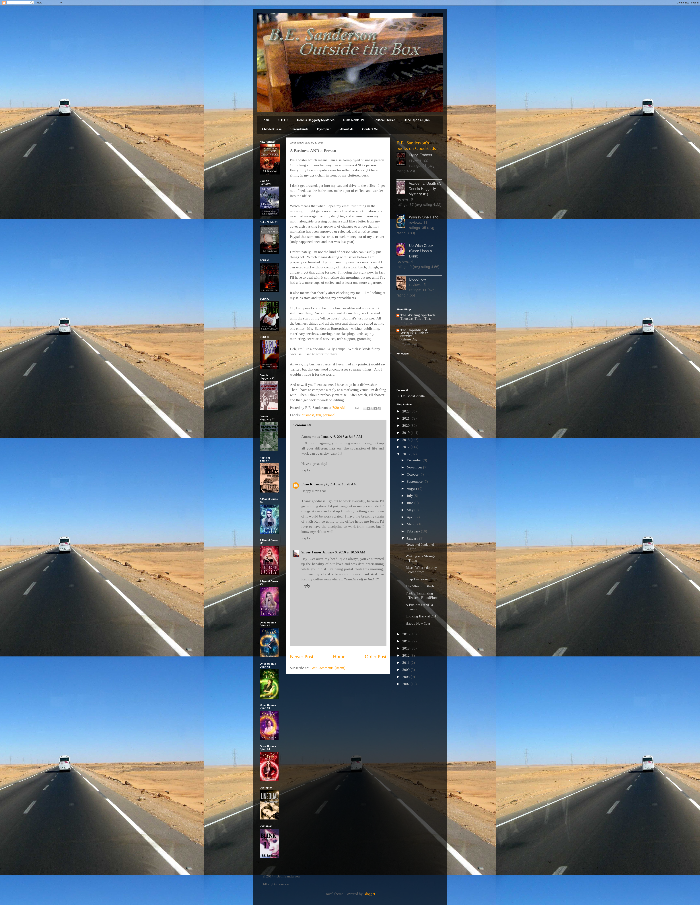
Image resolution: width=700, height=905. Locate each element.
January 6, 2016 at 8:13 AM (341, 437)
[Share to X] (372, 408)
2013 (406, 648)
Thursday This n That (415, 318)
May (410, 510)
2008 (406, 677)
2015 (406, 634)
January (413, 538)
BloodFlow (417, 279)
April (411, 517)
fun (318, 415)
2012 (406, 655)
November (415, 467)
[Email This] (365, 408)
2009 (406, 670)
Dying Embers (420, 154)
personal (329, 415)
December (415, 460)
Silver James (311, 552)
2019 (406, 433)
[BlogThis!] (368, 408)
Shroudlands (299, 129)
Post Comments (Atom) (327, 668)
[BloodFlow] (402, 283)
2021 (406, 418)
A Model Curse (271, 129)
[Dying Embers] (402, 159)
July (410, 496)
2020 (406, 425)
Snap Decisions (417, 579)
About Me (346, 129)
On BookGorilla (413, 396)
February (414, 531)
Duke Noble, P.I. (354, 120)
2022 (406, 411)
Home (265, 120)
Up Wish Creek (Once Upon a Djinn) (421, 251)
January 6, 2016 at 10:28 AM (335, 484)
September (415, 481)
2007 (406, 684)
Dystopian (324, 129)
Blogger (369, 894)
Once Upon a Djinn (417, 120)
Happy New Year (418, 623)
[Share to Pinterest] (379, 408)
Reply (305, 470)
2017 (406, 447)
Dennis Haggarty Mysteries (316, 120)
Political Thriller (384, 120)
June (410, 503)
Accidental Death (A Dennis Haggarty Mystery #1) (425, 188)
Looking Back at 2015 (422, 616)
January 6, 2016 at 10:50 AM (343, 552)
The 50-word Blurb (420, 586)
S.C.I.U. (283, 120)
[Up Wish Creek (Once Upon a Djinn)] (402, 250)
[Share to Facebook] (375, 408)
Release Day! (409, 339)
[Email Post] (357, 408)
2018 (406, 440)
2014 (406, 641)
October (413, 474)
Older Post (375, 656)
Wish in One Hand (423, 217)
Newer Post (301, 656)
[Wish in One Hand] (402, 221)
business (308, 415)
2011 (406, 662)
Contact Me (370, 129)
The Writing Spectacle (417, 315)
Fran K (307, 484)
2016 (406, 454)
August (412, 489)
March (412, 524)
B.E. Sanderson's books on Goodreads (416, 145)
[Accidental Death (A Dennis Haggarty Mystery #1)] (402, 188)
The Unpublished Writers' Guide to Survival (414, 333)
